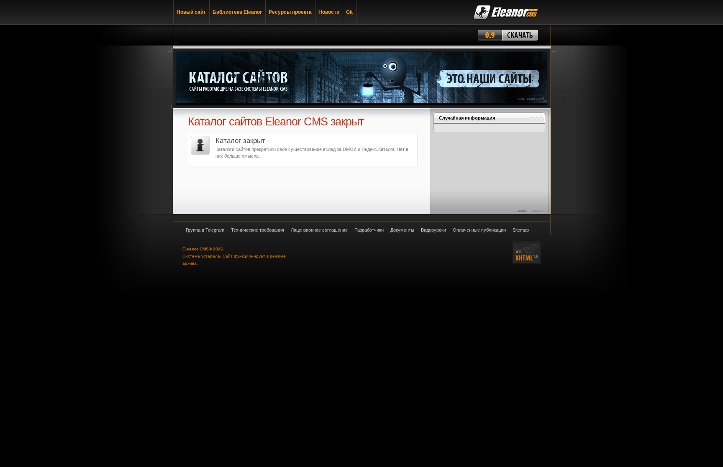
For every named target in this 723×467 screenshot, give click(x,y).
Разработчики (369, 229)
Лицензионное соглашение (319, 229)
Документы (402, 229)
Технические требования (257, 229)
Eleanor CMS (195, 249)
